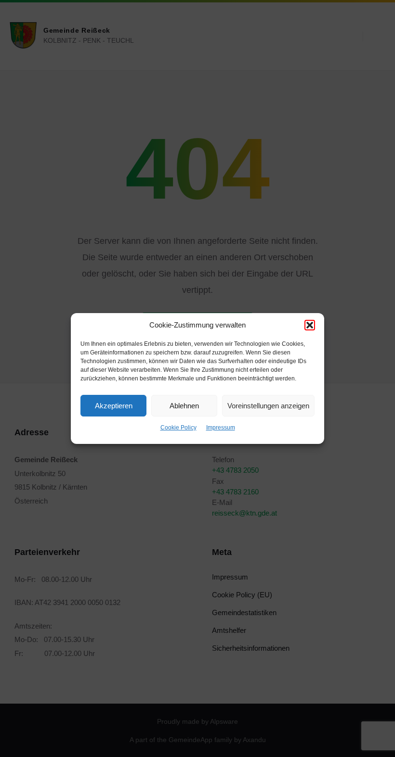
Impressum (220, 427)
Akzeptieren (113, 406)
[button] (310, 325)
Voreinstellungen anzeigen (268, 406)
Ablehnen (184, 406)
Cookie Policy (178, 427)
